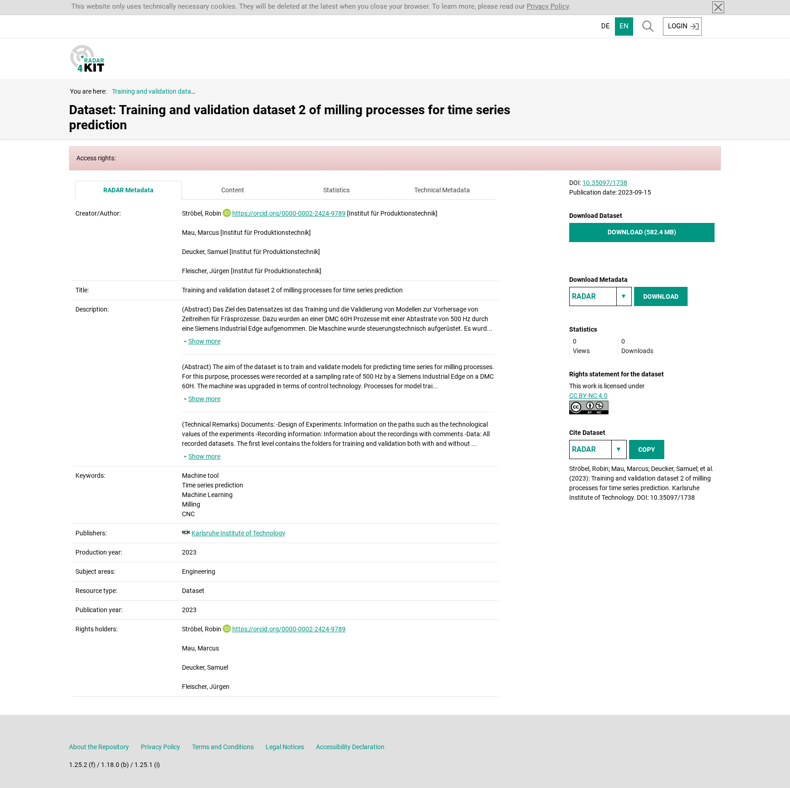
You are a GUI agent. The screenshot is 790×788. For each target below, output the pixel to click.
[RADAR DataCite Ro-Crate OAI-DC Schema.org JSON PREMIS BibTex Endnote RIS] (600, 296)
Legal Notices (285, 747)
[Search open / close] (648, 26)
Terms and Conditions (223, 747)
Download (660, 296)
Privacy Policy (548, 6)
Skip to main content (37, 6)
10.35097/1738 (604, 182)
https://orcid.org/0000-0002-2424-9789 (289, 213)
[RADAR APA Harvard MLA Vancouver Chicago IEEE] (598, 449)
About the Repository (99, 747)
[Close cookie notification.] (718, 7)
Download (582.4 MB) (642, 232)
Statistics (336, 190)
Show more (204, 341)
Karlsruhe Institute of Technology (238, 533)
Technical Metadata (442, 190)
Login (678, 26)
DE (605, 26)
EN (624, 26)
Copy (646, 449)
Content (232, 190)
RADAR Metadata (128, 190)
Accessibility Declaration (350, 747)
